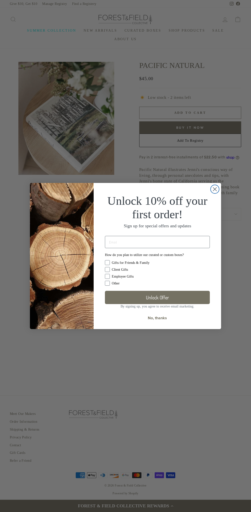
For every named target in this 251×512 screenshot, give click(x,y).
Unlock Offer (157, 297)
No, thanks (157, 318)
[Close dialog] (215, 189)
